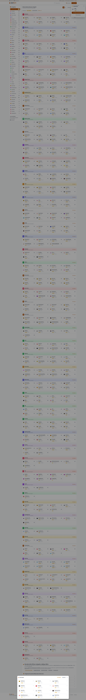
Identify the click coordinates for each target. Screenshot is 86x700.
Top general (63, 677)
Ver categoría (59, 677)
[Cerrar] (67, 677)
